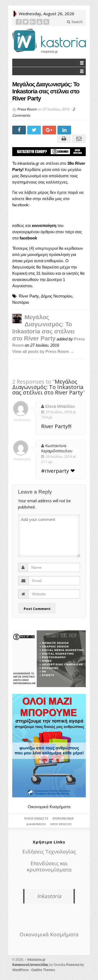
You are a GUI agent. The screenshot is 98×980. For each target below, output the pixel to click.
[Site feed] (46, 22)
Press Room (26, 109)
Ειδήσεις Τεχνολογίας (49, 851)
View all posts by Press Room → (43, 351)
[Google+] (32, 22)
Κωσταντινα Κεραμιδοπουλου (56, 448)
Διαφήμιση (36, 824)
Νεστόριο (20, 302)
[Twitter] (25, 22)
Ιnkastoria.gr (35, 960)
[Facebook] (19, 22)
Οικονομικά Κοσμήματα (49, 806)
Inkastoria (49, 896)
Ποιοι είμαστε (36, 818)
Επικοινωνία (63, 818)
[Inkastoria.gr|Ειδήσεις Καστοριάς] (49, 41)
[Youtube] (39, 22)
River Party (29, 296)
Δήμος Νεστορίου (56, 296)
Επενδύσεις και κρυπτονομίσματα (49, 866)
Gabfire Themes (43, 970)
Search (76, 22)
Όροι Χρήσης (61, 824)
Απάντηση (20, 419)
